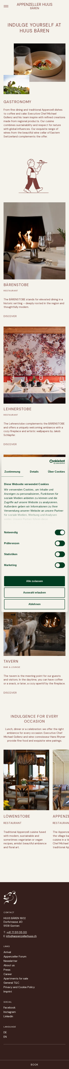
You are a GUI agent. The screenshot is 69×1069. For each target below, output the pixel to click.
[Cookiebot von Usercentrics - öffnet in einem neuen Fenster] (49, 462)
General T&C (11, 983)
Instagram (10, 1012)
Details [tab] (34, 471)
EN (5, 1037)
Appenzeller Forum (15, 956)
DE (5, 1032)
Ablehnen (34, 604)
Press (7, 970)
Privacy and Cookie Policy (19, 987)
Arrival (7, 952)
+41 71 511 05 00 (17, 932)
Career (8, 974)
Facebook (9, 1007)
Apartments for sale (16, 978)
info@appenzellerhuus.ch (21, 936)
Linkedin (8, 1016)
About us (9, 965)
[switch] (60, 543)
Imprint (8, 991)
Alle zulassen (34, 581)
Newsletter (10, 961)
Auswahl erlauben (34, 592)
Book (34, 1064)
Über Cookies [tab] (56, 471)
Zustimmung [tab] (12, 471)
